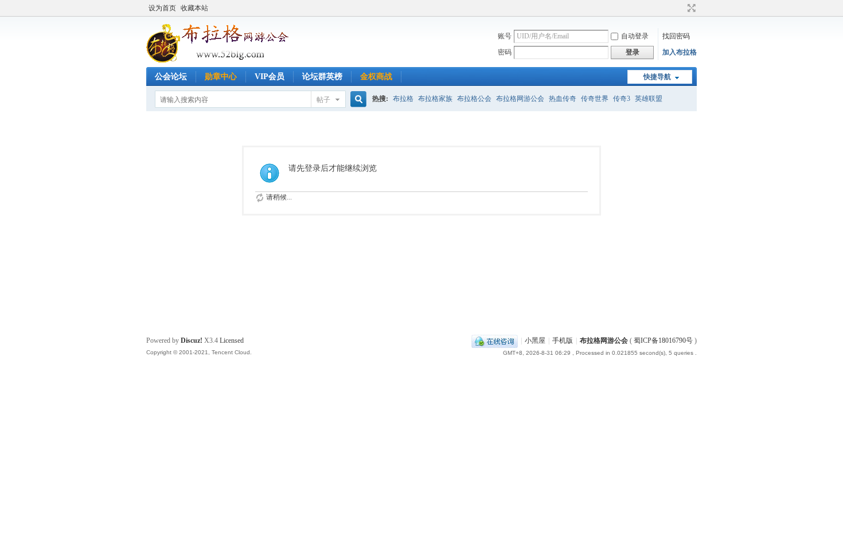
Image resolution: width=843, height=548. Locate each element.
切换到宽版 (690, 8)
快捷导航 (657, 77)
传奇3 (621, 99)
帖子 (323, 100)
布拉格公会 (474, 99)
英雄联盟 (648, 99)
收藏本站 (194, 8)
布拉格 (403, 99)
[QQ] (494, 340)
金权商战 (376, 76)
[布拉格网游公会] (232, 60)
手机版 (562, 340)
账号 (505, 36)
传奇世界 (594, 99)
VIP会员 (269, 76)
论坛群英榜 (322, 76)
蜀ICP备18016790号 (663, 340)
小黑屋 (535, 340)
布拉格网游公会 (520, 99)
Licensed (232, 340)
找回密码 (676, 36)
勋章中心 (221, 76)
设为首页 (162, 8)
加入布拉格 (679, 52)
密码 (505, 52)
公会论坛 (171, 76)
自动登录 (635, 36)
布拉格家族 (435, 99)
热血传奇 (562, 99)
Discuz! (191, 340)
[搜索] (357, 99)
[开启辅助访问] (681, 8)
